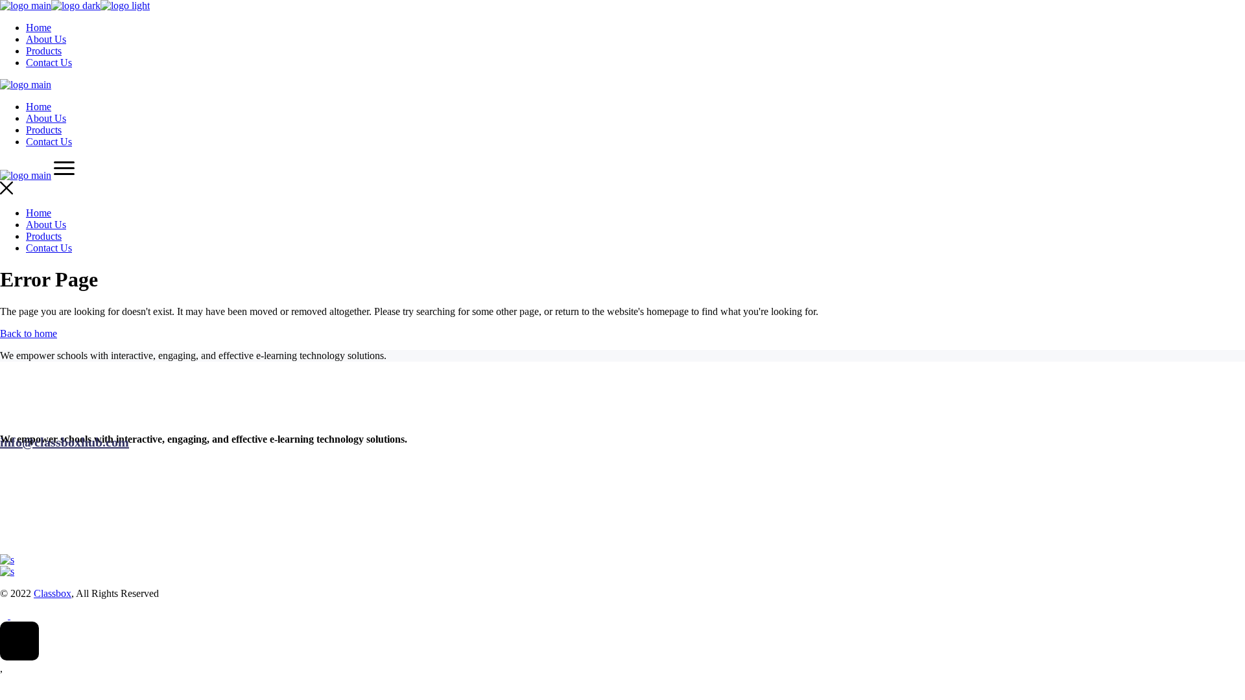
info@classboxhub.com (64, 442)
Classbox (52, 593)
